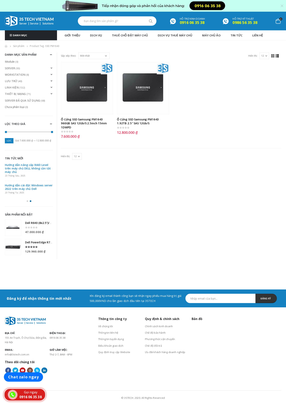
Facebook (8, 353)
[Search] (151, 21)
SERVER (10, 68)
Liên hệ (257, 35)
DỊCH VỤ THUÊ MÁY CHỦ (175, 35)
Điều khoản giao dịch (110, 328)
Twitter (15, 353)
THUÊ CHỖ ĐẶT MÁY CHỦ (130, 35)
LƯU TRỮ (11, 81)
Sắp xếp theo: (68, 55)
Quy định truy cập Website (114, 335)
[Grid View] (273, 56)
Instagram (30, 353)
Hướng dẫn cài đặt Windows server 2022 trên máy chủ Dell (29, 187)
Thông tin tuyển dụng (111, 322)
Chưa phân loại (15, 107)
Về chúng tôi (105, 309)
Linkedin (44, 353)
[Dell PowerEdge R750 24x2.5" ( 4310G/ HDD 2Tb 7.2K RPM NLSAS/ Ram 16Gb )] (13, 247)
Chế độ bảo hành (155, 315)
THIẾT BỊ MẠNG (15, 94)
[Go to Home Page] (6, 46)
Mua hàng (106, 68)
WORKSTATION (15, 74)
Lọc (9, 140)
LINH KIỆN (12, 87)
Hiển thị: (253, 55)
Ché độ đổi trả (153, 328)
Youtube (22, 353)
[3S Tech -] (29, 21)
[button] (27, 201)
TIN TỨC (236, 35)
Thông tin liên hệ (108, 315)
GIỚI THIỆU (72, 35)
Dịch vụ (96, 35)
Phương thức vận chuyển (160, 322)
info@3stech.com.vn (17, 337)
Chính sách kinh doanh (159, 309)
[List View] (277, 56)
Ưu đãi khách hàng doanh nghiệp (165, 335)
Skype (37, 353)
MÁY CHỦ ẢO (211, 35)
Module (10, 61)
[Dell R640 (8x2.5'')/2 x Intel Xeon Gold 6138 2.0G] (13, 227)
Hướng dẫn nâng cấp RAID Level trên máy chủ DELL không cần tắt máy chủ (28, 168)
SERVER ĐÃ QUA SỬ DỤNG (22, 100)
